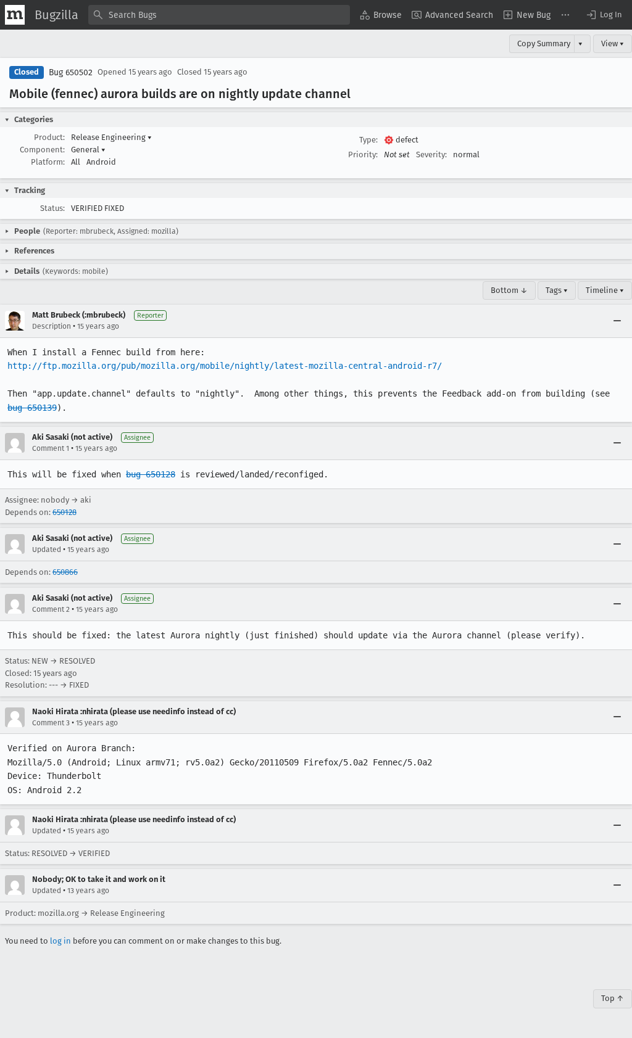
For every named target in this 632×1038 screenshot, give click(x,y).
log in (60, 940)
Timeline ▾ (605, 290)
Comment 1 (50, 448)
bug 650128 (150, 474)
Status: (52, 208)
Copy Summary (543, 43)
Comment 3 (51, 723)
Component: (42, 149)
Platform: (48, 162)
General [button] (88, 149)
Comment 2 (51, 609)
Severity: (431, 154)
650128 (64, 512)
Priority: (363, 154)
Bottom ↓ (509, 290)
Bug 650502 (71, 72)
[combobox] (219, 15)
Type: (368, 139)
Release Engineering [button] (111, 137)
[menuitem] (381, 15)
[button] (603, 15)
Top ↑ (612, 998)
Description (51, 326)
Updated (46, 549)
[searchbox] (219, 15)
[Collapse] (617, 321)
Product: (49, 137)
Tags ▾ (557, 290)
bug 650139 (32, 408)
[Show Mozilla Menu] (15, 15)
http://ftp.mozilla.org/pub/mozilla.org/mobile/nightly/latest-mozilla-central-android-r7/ (224, 366)
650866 (65, 572)
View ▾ (612, 43)
